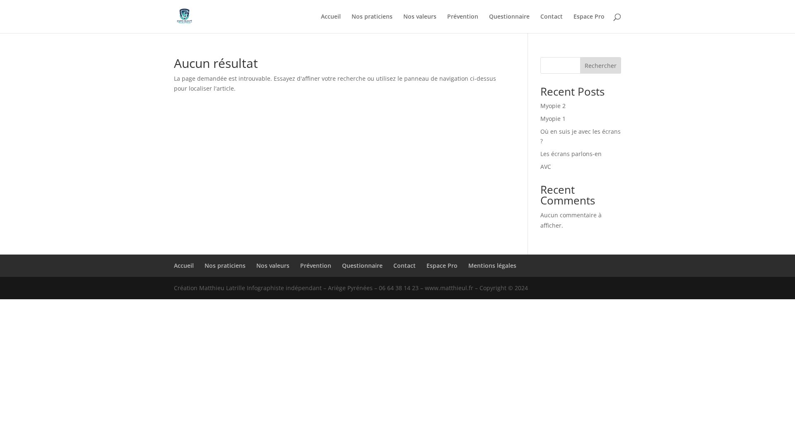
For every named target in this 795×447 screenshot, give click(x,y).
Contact (551, 17)
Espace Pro (589, 17)
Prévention (462, 17)
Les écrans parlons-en (571, 154)
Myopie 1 (553, 119)
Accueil (331, 17)
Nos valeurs (419, 17)
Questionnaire (509, 17)
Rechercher (601, 66)
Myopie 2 (553, 106)
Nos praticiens (372, 17)
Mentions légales (492, 265)
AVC (545, 167)
